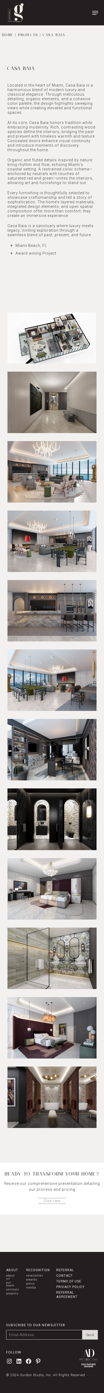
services (12, 1289)
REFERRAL (65, 1270)
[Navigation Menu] (95, 12)
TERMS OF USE (68, 1281)
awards (31, 1279)
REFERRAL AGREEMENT (66, 1295)
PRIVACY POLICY (70, 1287)
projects (12, 1293)
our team (10, 1284)
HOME (7, 35)
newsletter (34, 1275)
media (31, 1287)
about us (10, 1277)
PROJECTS (28, 35)
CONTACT (64, 1276)
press (30, 1283)
